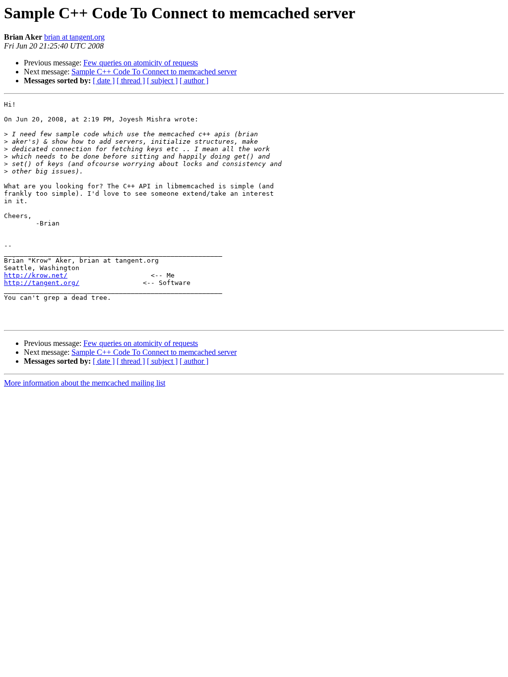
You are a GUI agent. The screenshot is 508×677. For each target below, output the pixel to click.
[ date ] (104, 80)
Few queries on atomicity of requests (140, 62)
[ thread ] (131, 80)
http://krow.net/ (35, 275)
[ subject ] (162, 80)
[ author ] (194, 80)
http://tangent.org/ (41, 282)
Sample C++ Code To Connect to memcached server (154, 71)
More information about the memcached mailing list (84, 383)
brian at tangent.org (74, 37)
